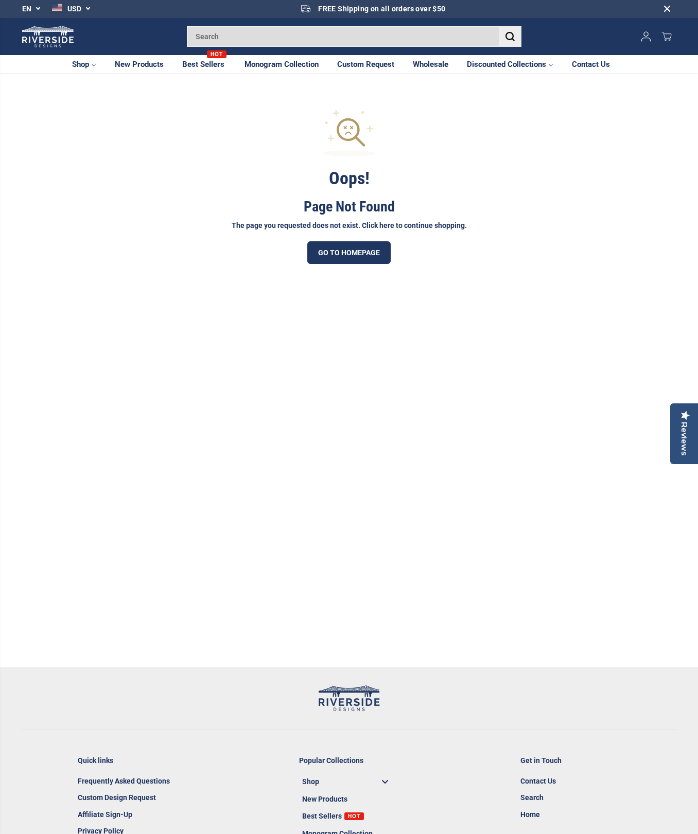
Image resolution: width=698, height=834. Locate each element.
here (386, 225)
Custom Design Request (117, 797)
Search (532, 797)
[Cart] (666, 36)
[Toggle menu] (385, 781)
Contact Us (538, 781)
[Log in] (646, 36)
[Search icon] (510, 36)
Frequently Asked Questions (124, 781)
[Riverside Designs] (48, 36)
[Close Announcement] (667, 8)
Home (530, 814)
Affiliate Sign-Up (105, 814)
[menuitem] (90, 64)
